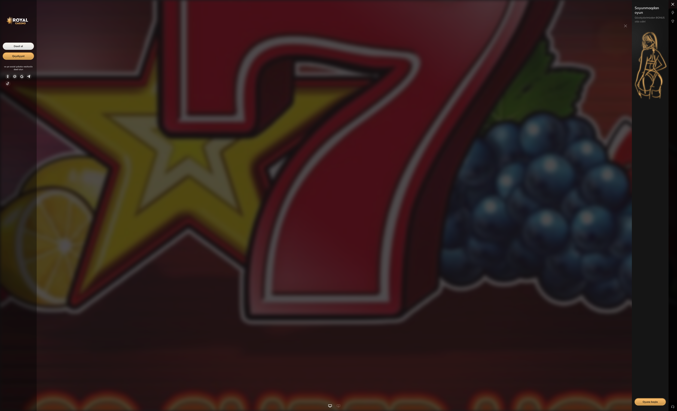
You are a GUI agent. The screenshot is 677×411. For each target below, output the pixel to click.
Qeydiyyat (18, 56)
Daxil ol (18, 46)
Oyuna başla (650, 401)
